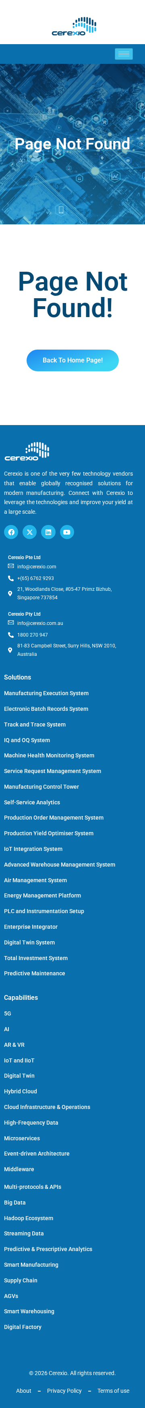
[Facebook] (11, 532)
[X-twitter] (30, 532)
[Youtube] (67, 532)
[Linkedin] (48, 532)
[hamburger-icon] (124, 54)
